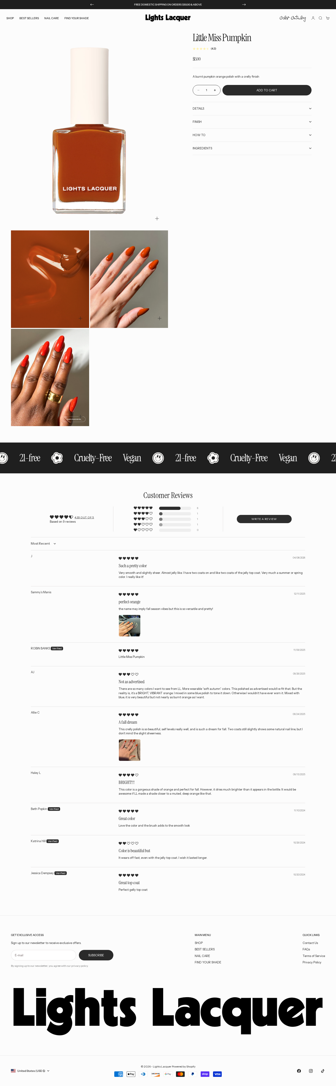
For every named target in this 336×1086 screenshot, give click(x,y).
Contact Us (310, 943)
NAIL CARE (202, 956)
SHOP (199, 943)
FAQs (306, 949)
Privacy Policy (312, 962)
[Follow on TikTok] (322, 1071)
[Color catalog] (293, 18)
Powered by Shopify (183, 1066)
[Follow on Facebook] (299, 1071)
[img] (128, 558)
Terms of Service (314, 956)
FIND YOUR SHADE (208, 962)
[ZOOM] (157, 218)
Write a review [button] (264, 519)
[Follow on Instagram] (311, 1071)
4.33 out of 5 (84, 517)
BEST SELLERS (29, 18)
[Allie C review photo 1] (130, 750)
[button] (143, 508)
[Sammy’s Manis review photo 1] (130, 626)
